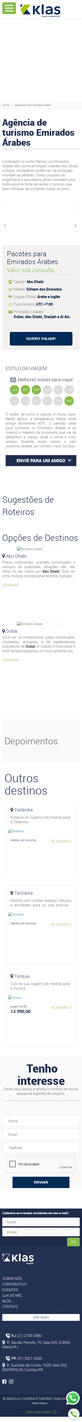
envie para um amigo (41, 460)
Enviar (41, 1182)
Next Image (76, 206)
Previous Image (5, 206)
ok (73, 1241)
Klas (40, 11)
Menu (9, 8)
